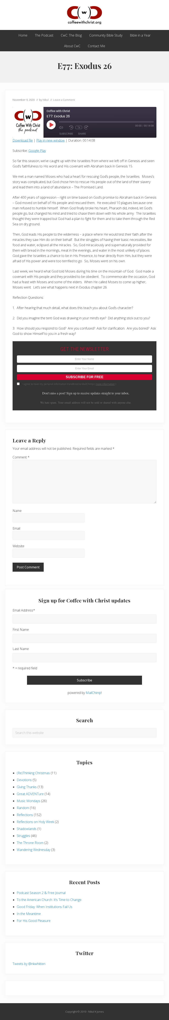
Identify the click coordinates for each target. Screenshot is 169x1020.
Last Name (21, 649)
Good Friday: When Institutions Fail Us (44, 906)
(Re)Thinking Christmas (33, 773)
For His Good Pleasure (33, 920)
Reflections (25, 815)
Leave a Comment (64, 100)
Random (23, 808)
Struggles (23, 835)
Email (16, 528)
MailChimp (93, 692)
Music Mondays (28, 801)
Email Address (24, 610)
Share (82, 133)
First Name (21, 629)
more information (105, 384)
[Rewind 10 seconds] (71, 127)
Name (17, 510)
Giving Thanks (27, 787)
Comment (21, 457)
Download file (23, 140)
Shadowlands (26, 829)
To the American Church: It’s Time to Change (49, 900)
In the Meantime (29, 913)
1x (78, 127)
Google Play (37, 150)
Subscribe (66, 133)
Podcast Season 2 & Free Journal (41, 893)
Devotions (24, 780)
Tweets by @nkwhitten (29, 964)
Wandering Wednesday (33, 849)
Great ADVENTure (30, 794)
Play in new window (50, 140)
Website (18, 546)
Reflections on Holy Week (35, 822)
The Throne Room (30, 842)
